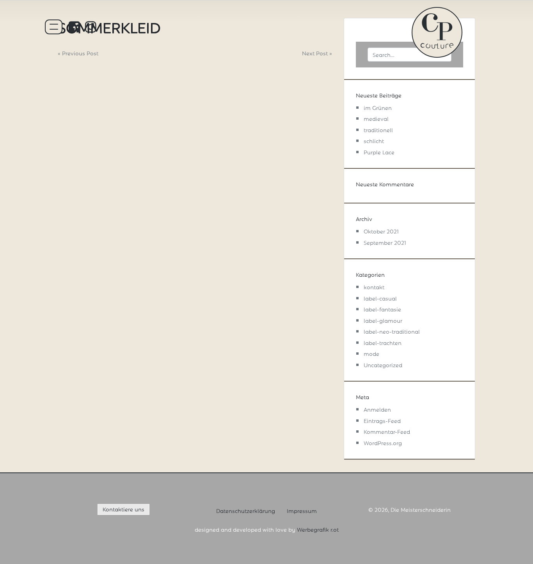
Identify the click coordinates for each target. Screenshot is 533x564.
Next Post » (317, 53)
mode (371, 353)
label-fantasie (382, 308)
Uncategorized (383, 364)
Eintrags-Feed (382, 420)
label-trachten (383, 342)
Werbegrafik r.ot (318, 529)
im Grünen (378, 107)
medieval (376, 118)
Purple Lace (379, 151)
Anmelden (377, 409)
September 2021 (385, 242)
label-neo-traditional (392, 331)
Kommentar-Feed (387, 431)
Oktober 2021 (381, 230)
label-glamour (383, 320)
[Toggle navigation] (54, 26)
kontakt (374, 286)
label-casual (380, 297)
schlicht (374, 140)
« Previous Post (78, 53)
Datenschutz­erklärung (245, 510)
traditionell (378, 129)
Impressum (302, 510)
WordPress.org (383, 442)
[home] (437, 29)
